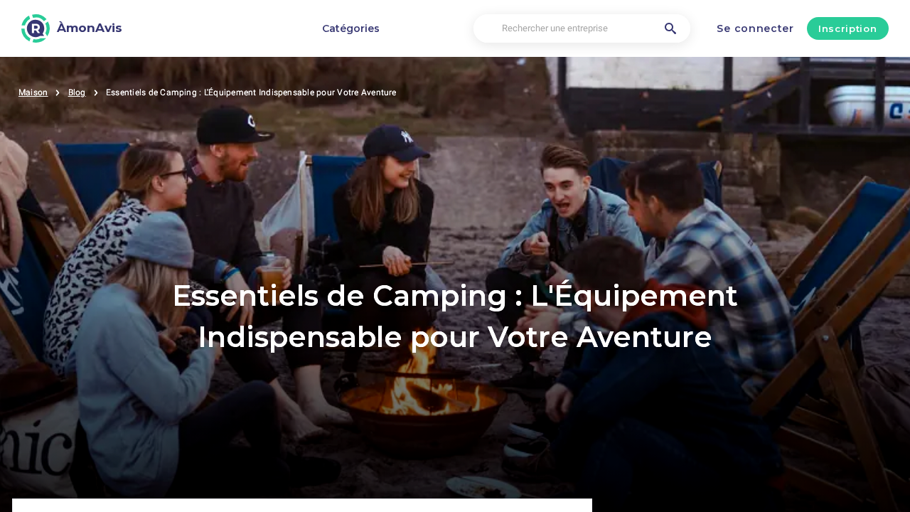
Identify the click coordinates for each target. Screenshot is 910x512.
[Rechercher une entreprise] (670, 28)
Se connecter (755, 28)
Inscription (847, 28)
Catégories (351, 28)
